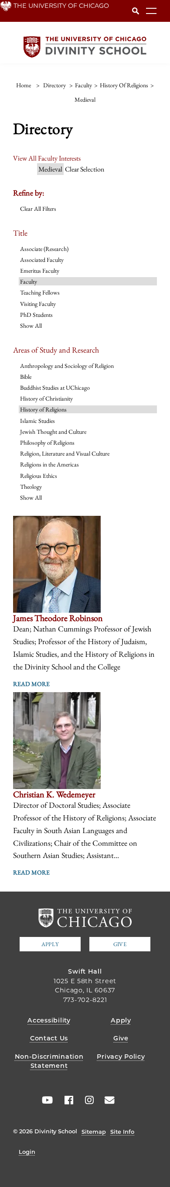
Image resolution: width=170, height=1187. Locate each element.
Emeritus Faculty (39, 270)
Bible (25, 377)
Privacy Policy (121, 1056)
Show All (31, 325)
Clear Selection (84, 169)
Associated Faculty (42, 260)
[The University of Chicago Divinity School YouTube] (45, 1100)
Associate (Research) (44, 249)
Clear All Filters (38, 209)
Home (23, 85)
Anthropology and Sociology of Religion (67, 366)
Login (27, 1151)
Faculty (28, 281)
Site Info (122, 1131)
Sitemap (94, 1131)
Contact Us (49, 1038)
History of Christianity (46, 398)
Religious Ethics (38, 476)
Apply (50, 944)
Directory (54, 85)
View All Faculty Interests (47, 158)
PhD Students (36, 315)
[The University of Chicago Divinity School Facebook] (65, 1100)
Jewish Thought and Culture (53, 432)
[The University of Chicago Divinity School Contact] (106, 1100)
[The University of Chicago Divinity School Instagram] (86, 1100)
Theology (31, 487)
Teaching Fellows (40, 292)
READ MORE (31, 684)
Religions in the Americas (49, 464)
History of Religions (43, 409)
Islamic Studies (37, 421)
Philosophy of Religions (47, 442)
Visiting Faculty (38, 304)
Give (119, 944)
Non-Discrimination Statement (49, 1061)
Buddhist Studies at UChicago (55, 387)
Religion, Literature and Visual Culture (64, 453)
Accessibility (48, 1020)
